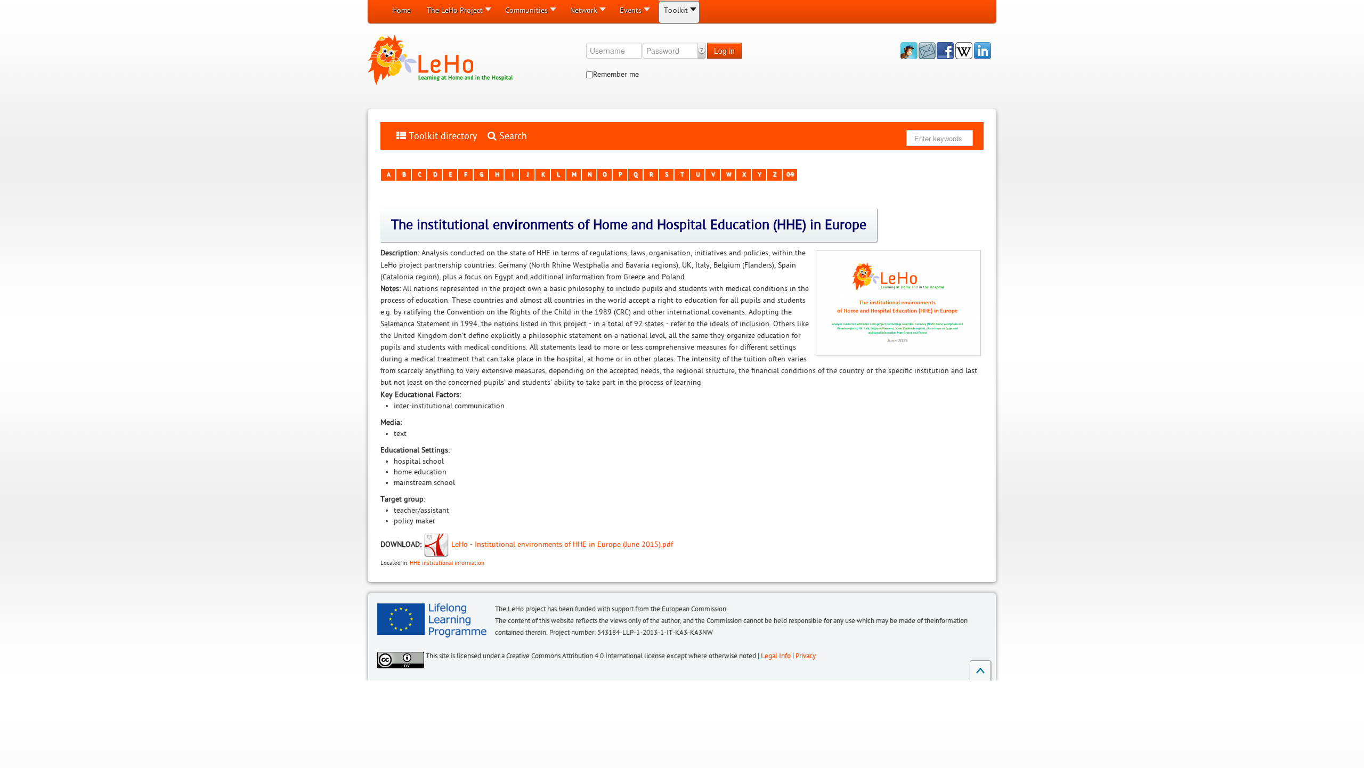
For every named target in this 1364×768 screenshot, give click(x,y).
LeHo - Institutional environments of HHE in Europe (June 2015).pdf (562, 544)
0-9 (789, 175)
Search (512, 136)
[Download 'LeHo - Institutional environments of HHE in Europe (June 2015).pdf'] (437, 544)
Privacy (805, 656)
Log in (724, 50)
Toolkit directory (441, 136)
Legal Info (776, 656)
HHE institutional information (447, 563)
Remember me (616, 74)
